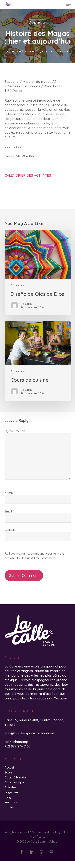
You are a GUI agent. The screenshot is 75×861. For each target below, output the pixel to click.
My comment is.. (16, 431)
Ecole (8, 772)
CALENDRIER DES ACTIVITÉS (28, 175)
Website (10, 530)
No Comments (59, 51)
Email (9, 511)
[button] (68, 4)
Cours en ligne (14, 782)
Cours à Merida (15, 777)
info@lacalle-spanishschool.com (30, 733)
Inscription (12, 802)
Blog (8, 797)
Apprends (37, 22)
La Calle (16, 51)
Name (10, 493)
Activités (10, 787)
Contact (10, 807)
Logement (12, 792)
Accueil (9, 767)
